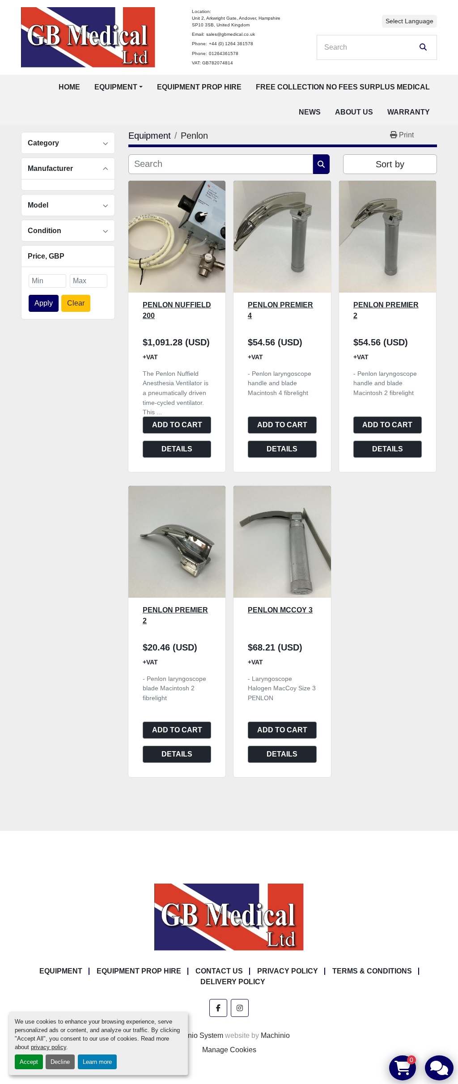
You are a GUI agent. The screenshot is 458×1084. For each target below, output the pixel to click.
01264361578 (223, 53)
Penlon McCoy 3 (280, 610)
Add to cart (177, 425)
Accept (29, 1061)
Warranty (408, 112)
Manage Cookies (229, 1050)
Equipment (115, 87)
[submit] (423, 47)
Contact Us (219, 971)
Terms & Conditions (372, 971)
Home (69, 87)
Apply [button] (43, 303)
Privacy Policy (287, 971)
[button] (118, 87)
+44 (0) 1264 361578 (231, 43)
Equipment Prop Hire (199, 87)
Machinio (275, 1035)
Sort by (390, 164)
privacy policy (48, 1047)
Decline (60, 1061)
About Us (354, 112)
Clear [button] (76, 303)
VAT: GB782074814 (212, 62)
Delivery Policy (232, 982)
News (310, 112)
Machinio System (196, 1035)
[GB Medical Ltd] (229, 916)
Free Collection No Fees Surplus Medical (343, 87)
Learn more (97, 1061)
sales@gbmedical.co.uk (230, 34)
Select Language (409, 21)
